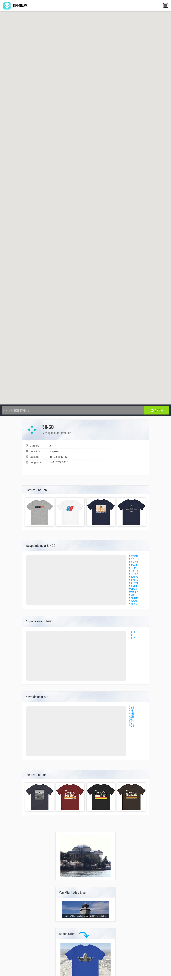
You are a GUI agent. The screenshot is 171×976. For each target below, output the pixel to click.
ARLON (133, 583)
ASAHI (133, 586)
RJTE (132, 635)
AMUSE (133, 574)
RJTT (132, 632)
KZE (131, 716)
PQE (131, 725)
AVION (133, 589)
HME (132, 713)
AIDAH (133, 565)
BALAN (133, 604)
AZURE (133, 598)
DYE (131, 707)
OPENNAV (19, 5)
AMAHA (133, 571)
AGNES (133, 562)
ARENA (133, 580)
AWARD (133, 592)
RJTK (132, 638)
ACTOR (133, 556)
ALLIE (132, 568)
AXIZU (133, 595)
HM (131, 710)
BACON (133, 601)
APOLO (133, 577)
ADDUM (134, 559)
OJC (131, 719)
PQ (130, 722)
